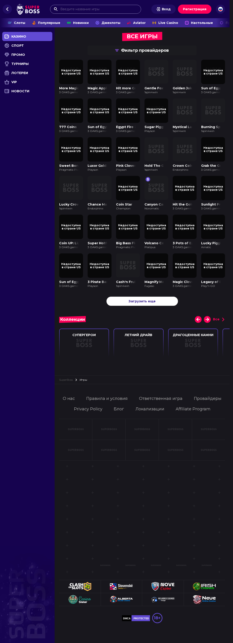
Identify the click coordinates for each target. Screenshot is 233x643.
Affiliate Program (193, 406)
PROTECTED (141, 615)
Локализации (149, 406)
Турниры (20, 64)
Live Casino (168, 23)
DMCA (127, 615)
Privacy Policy (88, 406)
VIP (14, 82)
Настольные (202, 23)
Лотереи (19, 73)
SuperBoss (66, 377)
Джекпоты (110, 23)
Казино (18, 36)
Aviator (139, 23)
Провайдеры (207, 395)
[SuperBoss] (28, 9)
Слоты (19, 23)
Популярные (49, 23)
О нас (69, 395)
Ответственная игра (160, 395)
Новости (20, 91)
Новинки (81, 23)
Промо (18, 55)
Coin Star (124, 203)
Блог (119, 406)
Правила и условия (107, 395)
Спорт (17, 45)
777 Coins (68, 126)
